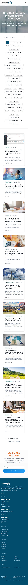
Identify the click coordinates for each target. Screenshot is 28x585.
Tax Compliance (4, 531)
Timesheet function (14, 117)
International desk (14, 78)
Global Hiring (9, 75)
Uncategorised (14, 123)
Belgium (8, 45)
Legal (9, 84)
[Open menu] (25, 2)
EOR (17, 55)
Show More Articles (13, 438)
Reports (18, 107)
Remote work (11, 107)
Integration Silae (18, 75)
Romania (7, 110)
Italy (20, 81)
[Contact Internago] (4, 493)
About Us (3, 542)
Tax (17, 114)
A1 (15, 42)
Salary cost (14, 110)
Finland (8, 68)
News (15, 88)
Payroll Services (4, 529)
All (7, 42)
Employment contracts (11, 65)
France (10, 71)
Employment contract (14, 62)
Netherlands (8, 88)
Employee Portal (4, 535)
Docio (11, 55)
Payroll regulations (14, 101)
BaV (20, 42)
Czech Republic (10, 52)
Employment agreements (14, 58)
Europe (20, 65)
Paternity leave (18, 91)
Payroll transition (11, 104)
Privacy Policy (17, 567)
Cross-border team (14, 49)
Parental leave (9, 91)
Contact (3, 548)
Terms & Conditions (5, 567)
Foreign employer (17, 68)
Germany (17, 71)
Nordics (21, 88)
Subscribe (14, 471)
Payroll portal (8, 97)
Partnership (3, 544)
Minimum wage (16, 84)
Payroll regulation (18, 97)
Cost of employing (17, 45)
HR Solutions (4, 533)
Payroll (8, 94)
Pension (19, 104)
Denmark (19, 52)
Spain (21, 110)
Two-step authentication (12, 120)
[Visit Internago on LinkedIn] (1, 493)
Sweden (12, 114)
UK (21, 120)
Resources (3, 546)
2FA (12, 42)
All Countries (17, 560)
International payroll (11, 81)
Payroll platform (17, 94)
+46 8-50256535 (6, 506)
